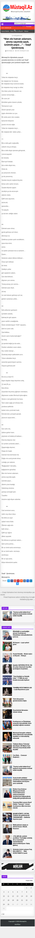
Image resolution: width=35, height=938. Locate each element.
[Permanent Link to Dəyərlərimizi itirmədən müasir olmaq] (7, 714)
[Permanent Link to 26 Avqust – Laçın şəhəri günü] (7, 646)
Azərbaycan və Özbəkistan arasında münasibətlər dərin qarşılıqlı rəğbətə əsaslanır (22, 723)
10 (4, 896)
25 (8, 904)
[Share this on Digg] (27, 581)
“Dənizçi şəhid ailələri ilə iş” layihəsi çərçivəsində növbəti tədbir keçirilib (22, 614)
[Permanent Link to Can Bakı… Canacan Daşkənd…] (7, 759)
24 (4, 904)
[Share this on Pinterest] (18, 581)
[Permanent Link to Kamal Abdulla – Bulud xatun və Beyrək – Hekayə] (7, 657)
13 (17, 896)
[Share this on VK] (24, 581)
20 (17, 900)
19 (13, 900)
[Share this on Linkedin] (31, 581)
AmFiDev (17, 924)
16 (31, 896)
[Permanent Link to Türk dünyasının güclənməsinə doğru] (7, 703)
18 (8, 900)
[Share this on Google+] (15, 581)
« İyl (3, 914)
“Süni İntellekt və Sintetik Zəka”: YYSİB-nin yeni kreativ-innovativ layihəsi (21, 678)
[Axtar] (14, 30)
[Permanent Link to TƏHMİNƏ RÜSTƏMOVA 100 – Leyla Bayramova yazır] (7, 691)
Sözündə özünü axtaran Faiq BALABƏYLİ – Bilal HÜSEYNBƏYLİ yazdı (22, 851)
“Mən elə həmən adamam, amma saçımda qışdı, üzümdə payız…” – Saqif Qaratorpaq (17, 43)
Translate (28, 26)
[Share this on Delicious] (17, 583)
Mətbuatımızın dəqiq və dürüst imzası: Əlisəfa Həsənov (20, 826)
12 (13, 896)
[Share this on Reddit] (21, 581)
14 (22, 896)
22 (26, 900)
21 (22, 900)
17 (4, 900)
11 (8, 896)
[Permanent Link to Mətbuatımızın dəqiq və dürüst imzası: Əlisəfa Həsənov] (7, 828)
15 (26, 896)
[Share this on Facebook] (12, 581)
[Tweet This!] (8, 581)
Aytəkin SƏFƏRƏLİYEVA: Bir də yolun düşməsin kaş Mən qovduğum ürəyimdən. (22, 667)
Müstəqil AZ (10, 51)
